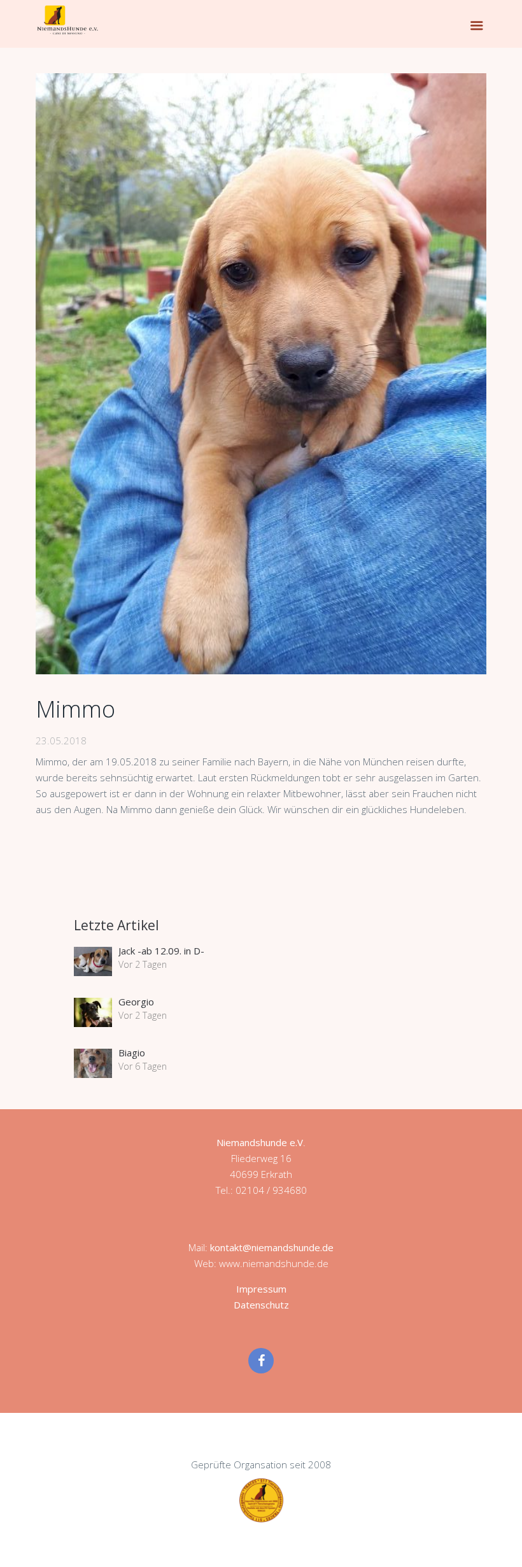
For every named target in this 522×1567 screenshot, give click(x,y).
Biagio (131, 1052)
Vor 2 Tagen (142, 964)
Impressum (261, 1288)
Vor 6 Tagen (142, 1066)
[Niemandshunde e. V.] (67, 20)
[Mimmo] (261, 373)
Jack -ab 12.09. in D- (161, 950)
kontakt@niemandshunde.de (272, 1247)
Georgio (136, 1001)
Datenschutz (261, 1304)
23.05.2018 (61, 740)
